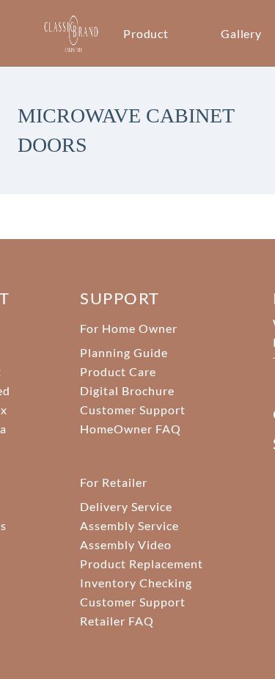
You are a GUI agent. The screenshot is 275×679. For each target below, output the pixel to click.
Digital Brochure (127, 390)
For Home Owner (128, 328)
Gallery (242, 33)
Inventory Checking (135, 583)
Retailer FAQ (117, 621)
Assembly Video (125, 544)
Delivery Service (126, 506)
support (119, 298)
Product (146, 33)
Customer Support (132, 409)
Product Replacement (141, 563)
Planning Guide (123, 352)
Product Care (118, 371)
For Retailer (113, 482)
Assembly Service (129, 525)
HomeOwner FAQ (130, 429)
